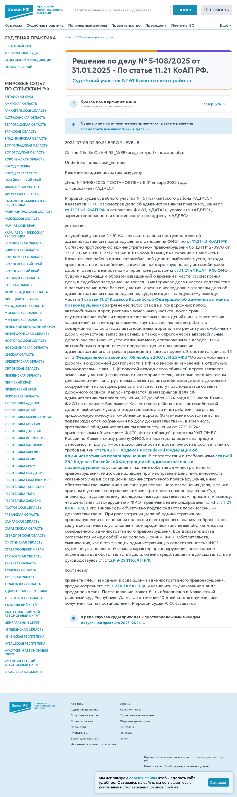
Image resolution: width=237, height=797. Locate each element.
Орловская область (22, 369)
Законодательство (84, 738)
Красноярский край (22, 271)
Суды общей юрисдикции (28, 60)
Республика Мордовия (25, 473)
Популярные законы (87, 25)
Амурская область (21, 104)
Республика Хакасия (23, 501)
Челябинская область (24, 630)
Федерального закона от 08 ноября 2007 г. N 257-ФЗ (131, 357)
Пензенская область (23, 376)
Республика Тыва (20, 494)
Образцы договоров (135, 721)
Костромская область (24, 257)
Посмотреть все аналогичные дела (115, 129)
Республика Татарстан (24, 487)
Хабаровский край (21, 605)
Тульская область (20, 577)
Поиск (185, 10)
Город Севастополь (22, 173)
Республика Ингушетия (25, 438)
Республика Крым (20, 466)
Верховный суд (18, 46)
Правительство (126, 25)
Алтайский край (19, 97)
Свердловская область (25, 536)
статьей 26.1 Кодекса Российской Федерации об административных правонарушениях (148, 461)
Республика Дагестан (24, 431)
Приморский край (20, 389)
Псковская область (22, 396)
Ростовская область (23, 508)
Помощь (219, 9)
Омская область (19, 355)
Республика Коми (20, 459)
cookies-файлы (143, 777)
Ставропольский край (24, 549)
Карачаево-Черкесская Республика (24, 234)
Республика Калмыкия (24, 445)
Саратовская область (24, 529)
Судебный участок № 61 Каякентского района (131, 80)
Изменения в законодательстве (93, 744)
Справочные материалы (137, 715)
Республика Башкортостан (28, 417)
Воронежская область (24, 159)
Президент (156, 25)
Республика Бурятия (22, 424)
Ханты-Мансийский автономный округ (22, 614)
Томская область (20, 570)
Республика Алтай (21, 410)
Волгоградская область (26, 145)
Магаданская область (24, 306)
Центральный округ (22, 623)
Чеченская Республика (24, 637)
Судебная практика (45, 25)
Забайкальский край (23, 180)
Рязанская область (22, 515)
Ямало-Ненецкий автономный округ (22, 663)
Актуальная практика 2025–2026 (113, 623)
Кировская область (22, 250)
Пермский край (18, 382)
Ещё (224, 25)
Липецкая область (21, 299)
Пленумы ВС (182, 25)
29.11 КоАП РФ (135, 560)
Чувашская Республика (25, 644)
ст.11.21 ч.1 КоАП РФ (85, 209)
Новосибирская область (26, 348)
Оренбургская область (24, 362)
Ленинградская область (26, 292)
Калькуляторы (130, 709)
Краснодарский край (23, 264)
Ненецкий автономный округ (31, 327)
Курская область (19, 285)
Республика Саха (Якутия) (27, 480)
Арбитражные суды (22, 53)
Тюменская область (23, 584)
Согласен (219, 782)
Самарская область (22, 522)
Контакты (127, 727)
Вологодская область (25, 152)
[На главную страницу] (34, 12)
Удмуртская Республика (26, 591)
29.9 (114, 560)
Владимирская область (26, 139)
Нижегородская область (27, 334)
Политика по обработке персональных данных (177, 766)
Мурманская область (23, 320)
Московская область (23, 313)
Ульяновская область (24, 598)
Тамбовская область (23, 556)
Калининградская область (29, 212)
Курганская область (22, 278)
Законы (125, 703)
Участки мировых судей (96, 37)
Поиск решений (18, 67)
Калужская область (22, 219)
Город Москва (17, 166)
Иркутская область (22, 194)
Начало (70, 37)
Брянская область (21, 132)
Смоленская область (23, 542)
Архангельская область (26, 111)
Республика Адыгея (22, 403)
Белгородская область (25, 125)
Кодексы (13, 25)
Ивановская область (23, 187)
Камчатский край (20, 226)
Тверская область (20, 563)
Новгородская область (26, 341)
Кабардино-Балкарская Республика (26, 203)
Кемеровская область (24, 243)
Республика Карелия (23, 452)
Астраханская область (25, 118)
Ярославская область (24, 672)
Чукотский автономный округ (26, 652)
